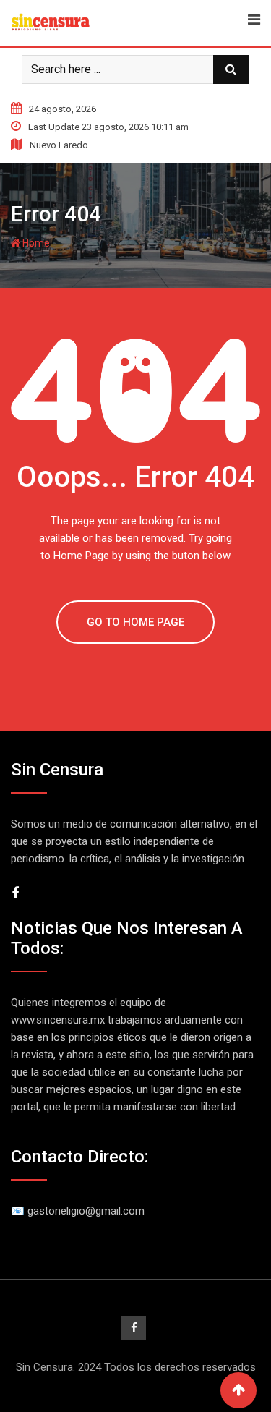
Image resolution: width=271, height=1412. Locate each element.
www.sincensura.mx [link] (58, 1019)
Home (35, 243)
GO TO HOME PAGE (135, 622)
